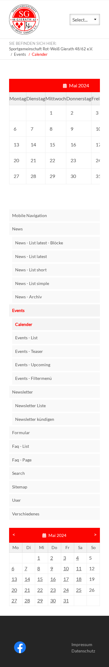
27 (14, 600)
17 (66, 579)
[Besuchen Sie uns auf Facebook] (20, 651)
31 (66, 600)
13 (14, 579)
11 (78, 568)
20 (14, 590)
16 (53, 579)
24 (66, 590)
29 (40, 600)
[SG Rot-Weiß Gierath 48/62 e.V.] (24, 32)
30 (53, 600)
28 (27, 600)
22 (40, 590)
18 (78, 579)
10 (66, 568)
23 (53, 590)
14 (27, 579)
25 (78, 590)
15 (40, 579)
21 (27, 590)
